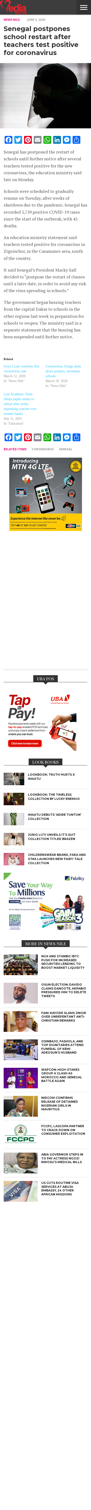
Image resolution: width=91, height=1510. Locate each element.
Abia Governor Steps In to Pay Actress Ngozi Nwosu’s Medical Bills (62, 1158)
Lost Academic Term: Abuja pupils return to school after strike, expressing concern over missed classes (20, 404)
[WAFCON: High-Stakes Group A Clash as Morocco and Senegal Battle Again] (21, 1087)
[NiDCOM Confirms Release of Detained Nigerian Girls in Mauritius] (21, 1115)
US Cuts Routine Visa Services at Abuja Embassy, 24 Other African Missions (60, 1188)
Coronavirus (43, 449)
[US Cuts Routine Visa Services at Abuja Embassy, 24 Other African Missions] (21, 1200)
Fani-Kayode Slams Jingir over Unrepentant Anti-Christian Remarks (63, 1016)
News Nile (12, 20)
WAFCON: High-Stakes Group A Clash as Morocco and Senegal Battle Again (61, 1075)
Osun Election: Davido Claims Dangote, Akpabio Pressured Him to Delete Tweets (63, 990)
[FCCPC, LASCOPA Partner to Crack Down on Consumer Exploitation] (21, 1144)
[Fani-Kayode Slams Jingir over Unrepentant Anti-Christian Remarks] (21, 1030)
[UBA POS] (40, 749)
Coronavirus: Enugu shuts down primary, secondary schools (63, 371)
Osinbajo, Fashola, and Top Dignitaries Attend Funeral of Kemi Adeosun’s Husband (62, 1047)
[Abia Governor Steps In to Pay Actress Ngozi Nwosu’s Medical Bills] (21, 1172)
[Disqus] (45, 603)
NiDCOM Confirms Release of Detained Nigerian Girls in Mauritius (59, 1103)
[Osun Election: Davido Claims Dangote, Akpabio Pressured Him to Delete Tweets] (21, 1002)
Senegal (65, 449)
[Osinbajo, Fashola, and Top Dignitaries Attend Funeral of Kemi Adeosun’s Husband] (21, 1059)
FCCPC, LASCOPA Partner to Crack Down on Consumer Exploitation (63, 1129)
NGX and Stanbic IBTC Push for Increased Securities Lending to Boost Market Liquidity (62, 962)
